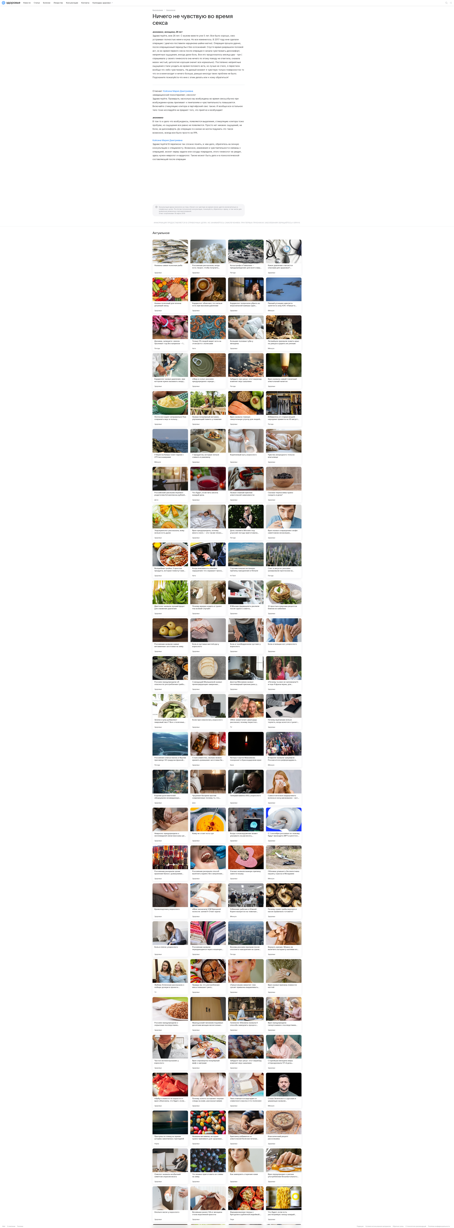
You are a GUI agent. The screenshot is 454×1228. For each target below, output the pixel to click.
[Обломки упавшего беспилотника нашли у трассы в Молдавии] (283, 863)
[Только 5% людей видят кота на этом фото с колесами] (208, 333)
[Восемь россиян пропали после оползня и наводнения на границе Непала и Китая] (246, 939)
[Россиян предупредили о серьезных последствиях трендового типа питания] (170, 1015)
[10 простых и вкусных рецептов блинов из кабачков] (283, 598)
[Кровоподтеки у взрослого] (170, 901)
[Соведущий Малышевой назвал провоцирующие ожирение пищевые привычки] (208, 674)
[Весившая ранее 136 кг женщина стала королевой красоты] (208, 1204)
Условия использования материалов (378, 1226)
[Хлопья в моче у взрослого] (170, 1204)
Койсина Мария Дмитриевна (178, 91)
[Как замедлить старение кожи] (246, 1166)
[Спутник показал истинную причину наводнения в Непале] (246, 560)
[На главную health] (12, 3)
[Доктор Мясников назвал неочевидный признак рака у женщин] (246, 674)
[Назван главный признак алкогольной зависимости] (246, 484)
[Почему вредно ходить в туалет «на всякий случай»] (208, 598)
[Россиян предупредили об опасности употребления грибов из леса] (170, 674)
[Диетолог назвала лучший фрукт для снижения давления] (170, 598)
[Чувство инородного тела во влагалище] (283, 446)
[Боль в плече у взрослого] (170, 939)
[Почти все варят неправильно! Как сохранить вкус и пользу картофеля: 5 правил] (170, 409)
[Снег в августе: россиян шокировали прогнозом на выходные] (283, 560)
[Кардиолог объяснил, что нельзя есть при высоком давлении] (208, 295)
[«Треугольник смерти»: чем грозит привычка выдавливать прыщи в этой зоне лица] (246, 977)
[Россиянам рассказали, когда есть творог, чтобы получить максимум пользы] (208, 257)
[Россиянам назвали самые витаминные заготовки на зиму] (170, 636)
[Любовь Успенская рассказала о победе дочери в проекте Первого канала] (170, 977)
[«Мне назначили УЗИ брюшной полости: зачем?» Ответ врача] (208, 901)
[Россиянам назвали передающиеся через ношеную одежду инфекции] (208, 939)
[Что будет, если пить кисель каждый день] (208, 484)
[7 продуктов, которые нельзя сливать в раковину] (208, 446)
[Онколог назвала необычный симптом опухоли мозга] (170, 1166)
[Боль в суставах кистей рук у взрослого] (208, 636)
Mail (3, 1226)
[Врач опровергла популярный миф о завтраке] (208, 1052)
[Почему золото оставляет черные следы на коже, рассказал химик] (208, 1090)
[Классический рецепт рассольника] (283, 1128)
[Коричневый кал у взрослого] (246, 446)
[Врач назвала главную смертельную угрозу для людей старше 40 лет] (246, 409)
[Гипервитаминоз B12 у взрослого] (246, 787)
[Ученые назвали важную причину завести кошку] (246, 863)
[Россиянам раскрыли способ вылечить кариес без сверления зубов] (208, 863)
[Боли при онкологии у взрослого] (208, 712)
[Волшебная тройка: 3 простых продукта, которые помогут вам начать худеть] (170, 560)
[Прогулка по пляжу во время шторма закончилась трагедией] (170, 1128)
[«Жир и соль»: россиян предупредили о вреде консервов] (208, 371)
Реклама (20, 1226)
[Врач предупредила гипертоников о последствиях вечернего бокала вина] (283, 1015)
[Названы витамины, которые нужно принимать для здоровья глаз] (208, 1128)
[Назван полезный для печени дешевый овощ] (170, 295)
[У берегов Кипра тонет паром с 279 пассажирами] (170, 446)
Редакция (360, 1226)
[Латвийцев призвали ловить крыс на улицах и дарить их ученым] (283, 333)
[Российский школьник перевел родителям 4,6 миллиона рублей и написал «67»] (170, 484)
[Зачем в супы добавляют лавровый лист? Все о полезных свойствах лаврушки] (170, 712)
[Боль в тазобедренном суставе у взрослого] (246, 636)
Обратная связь (398, 1226)
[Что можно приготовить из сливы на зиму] (208, 1166)
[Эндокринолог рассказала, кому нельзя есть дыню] (170, 522)
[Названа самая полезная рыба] (170, 257)
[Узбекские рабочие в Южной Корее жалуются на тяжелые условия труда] (246, 901)
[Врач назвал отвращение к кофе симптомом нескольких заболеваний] (283, 522)
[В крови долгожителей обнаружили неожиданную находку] (170, 787)
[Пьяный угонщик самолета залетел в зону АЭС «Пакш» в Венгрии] (283, 295)
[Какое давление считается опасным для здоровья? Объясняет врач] (283, 257)
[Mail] (3, 3)
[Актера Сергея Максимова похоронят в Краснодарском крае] (246, 749)
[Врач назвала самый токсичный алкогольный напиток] (283, 371)
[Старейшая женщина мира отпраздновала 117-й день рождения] (283, 1052)
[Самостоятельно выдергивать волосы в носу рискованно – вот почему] (283, 787)
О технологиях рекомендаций (416, 1226)
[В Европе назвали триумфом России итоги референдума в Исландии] (283, 749)
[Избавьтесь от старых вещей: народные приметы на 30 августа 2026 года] (283, 409)
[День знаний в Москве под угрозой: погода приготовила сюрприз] (246, 522)
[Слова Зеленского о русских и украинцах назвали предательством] (283, 1090)
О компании (11, 1226)
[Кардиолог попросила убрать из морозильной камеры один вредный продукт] (246, 295)
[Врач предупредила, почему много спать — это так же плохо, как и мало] (208, 522)
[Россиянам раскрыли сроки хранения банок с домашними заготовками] (170, 863)
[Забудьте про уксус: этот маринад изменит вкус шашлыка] (246, 371)
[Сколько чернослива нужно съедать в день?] (283, 484)
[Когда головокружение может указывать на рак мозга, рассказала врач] (246, 825)
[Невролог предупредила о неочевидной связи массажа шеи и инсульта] (170, 825)
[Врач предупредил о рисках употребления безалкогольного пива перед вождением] (283, 1166)
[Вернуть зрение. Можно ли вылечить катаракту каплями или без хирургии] (283, 939)
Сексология (170, 10)
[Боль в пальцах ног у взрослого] (283, 636)
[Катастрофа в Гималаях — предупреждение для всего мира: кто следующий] (246, 257)
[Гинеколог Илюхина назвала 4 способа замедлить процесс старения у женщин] (246, 1015)
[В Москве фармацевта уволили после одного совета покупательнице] (246, 598)
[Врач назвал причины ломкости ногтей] (283, 977)
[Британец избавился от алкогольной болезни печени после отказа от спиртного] (246, 1128)
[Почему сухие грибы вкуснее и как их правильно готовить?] (283, 901)
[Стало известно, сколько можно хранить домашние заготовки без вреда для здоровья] (208, 749)
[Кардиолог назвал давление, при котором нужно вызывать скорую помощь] (170, 371)
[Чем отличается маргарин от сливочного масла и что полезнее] (246, 1090)
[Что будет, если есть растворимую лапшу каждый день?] (283, 1204)
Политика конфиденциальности (439, 1226)
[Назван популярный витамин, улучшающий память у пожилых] (208, 409)
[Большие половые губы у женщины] (246, 333)
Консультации (158, 10)
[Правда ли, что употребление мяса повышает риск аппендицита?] (208, 977)
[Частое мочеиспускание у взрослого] (170, 1052)
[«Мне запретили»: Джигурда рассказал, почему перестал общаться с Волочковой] (246, 712)
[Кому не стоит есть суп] (208, 825)
